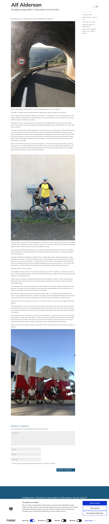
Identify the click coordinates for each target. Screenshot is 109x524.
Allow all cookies (95, 503)
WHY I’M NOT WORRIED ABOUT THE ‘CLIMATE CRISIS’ (89, 31)
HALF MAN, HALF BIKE (88, 22)
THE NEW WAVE (86, 14)
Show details (89, 520)
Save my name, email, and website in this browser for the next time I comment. (34, 463)
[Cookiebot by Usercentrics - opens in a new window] (11, 520)
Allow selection (94, 508)
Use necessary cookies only (95, 513)
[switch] (48, 520)
